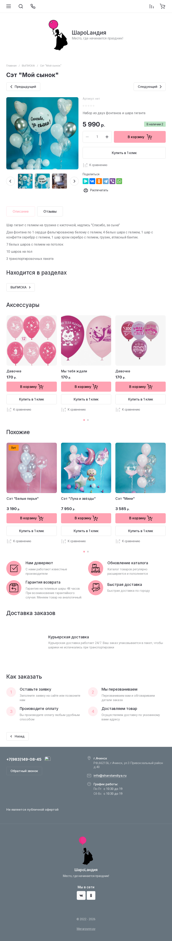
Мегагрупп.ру (86, 929)
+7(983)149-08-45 (24, 759)
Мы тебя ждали (74, 371)
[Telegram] (106, 181)
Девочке (14, 371)
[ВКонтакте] (92, 181)
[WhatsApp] (119, 181)
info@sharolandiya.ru (110, 775)
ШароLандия (89, 32)
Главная (11, 65)
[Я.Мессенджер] (86, 181)
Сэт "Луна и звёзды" (78, 498)
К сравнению (98, 165)
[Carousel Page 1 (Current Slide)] (84, 420)
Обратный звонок (24, 771)
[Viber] (112, 181)
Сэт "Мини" (125, 498)
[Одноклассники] (99, 181)
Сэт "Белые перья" (23, 498)
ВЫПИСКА (28, 65)
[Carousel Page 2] (88, 420)
